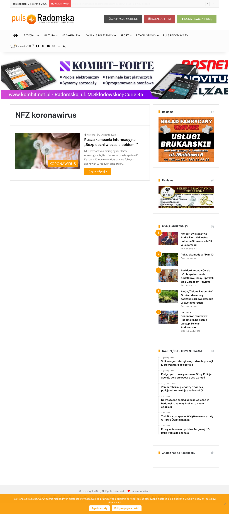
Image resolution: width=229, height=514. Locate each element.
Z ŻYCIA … (30, 35)
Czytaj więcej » (98, 171)
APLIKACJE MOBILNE (124, 19)
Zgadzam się (99, 508)
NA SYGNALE (69, 35)
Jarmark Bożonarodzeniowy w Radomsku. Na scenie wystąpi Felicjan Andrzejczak (194, 320)
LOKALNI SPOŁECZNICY (98, 35)
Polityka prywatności (126, 508)
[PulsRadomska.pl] (43, 18)
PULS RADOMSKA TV (175, 35)
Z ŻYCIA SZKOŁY (146, 35)
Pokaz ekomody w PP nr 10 (197, 254)
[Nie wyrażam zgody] (224, 504)
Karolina (91, 134)
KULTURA (49, 35)
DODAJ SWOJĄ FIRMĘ (198, 19)
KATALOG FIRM (161, 19)
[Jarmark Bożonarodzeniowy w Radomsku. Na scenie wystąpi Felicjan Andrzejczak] (168, 317)
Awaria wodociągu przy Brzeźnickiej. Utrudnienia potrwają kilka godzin (112, 3)
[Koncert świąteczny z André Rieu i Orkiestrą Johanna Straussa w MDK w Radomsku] (168, 238)
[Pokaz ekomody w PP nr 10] (168, 259)
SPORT (124, 35)
